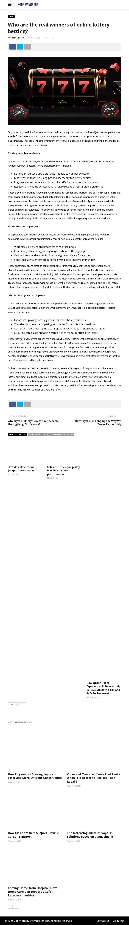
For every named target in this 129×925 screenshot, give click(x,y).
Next (20, 704)
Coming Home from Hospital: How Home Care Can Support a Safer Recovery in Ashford (32, 891)
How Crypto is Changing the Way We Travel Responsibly (98, 422)
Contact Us (103, 920)
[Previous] (10, 907)
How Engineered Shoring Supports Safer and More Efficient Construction (35, 776)
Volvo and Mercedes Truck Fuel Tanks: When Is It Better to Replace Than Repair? (94, 777)
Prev (13, 704)
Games (11, 16)
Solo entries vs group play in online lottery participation (63, 470)
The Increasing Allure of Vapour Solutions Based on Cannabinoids (90, 834)
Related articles (17, 434)
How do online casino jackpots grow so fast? (22, 468)
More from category (62, 434)
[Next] (15, 907)
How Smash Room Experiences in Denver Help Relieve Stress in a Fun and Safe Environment (104, 688)
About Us (118, 920)
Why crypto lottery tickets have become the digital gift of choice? (33, 422)
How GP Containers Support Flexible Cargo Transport (33, 834)
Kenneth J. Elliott (16, 37)
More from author (38, 434)
